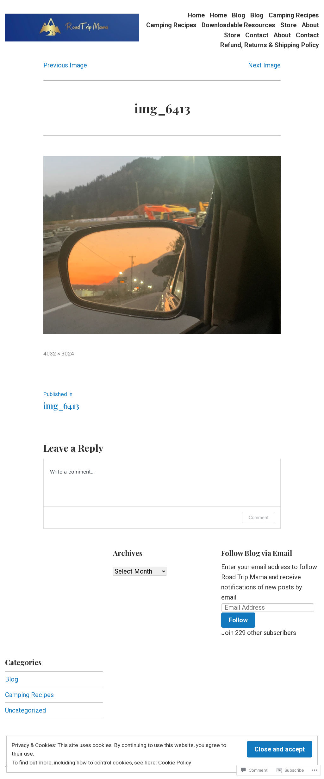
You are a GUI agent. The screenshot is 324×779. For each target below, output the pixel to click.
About (310, 25)
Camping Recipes (294, 15)
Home (196, 15)
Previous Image (65, 65)
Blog (238, 15)
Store (288, 25)
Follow (238, 620)
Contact (256, 35)
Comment (259, 517)
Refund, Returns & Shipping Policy (269, 45)
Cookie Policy (174, 762)
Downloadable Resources (238, 25)
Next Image (264, 65)
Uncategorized (25, 710)
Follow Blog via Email (256, 553)
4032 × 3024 (58, 353)
